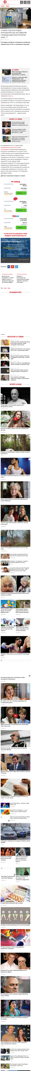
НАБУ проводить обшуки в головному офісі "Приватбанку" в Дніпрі (19, 73)
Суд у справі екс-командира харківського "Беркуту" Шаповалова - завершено (20, 378)
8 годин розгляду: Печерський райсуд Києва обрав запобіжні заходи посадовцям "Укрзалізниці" (20, 343)
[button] (2, 250)
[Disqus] (15, 315)
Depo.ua (10, 96)
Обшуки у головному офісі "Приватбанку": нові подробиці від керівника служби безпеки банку (19, 79)
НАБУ (5, 288)
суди (8, 288)
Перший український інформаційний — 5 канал (5, 2)
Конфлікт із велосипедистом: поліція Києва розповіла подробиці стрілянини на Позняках (23, 279)
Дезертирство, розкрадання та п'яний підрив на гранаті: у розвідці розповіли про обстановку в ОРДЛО (8, 279)
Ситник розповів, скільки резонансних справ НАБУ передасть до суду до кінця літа (20, 124)
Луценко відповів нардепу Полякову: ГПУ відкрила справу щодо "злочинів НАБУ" (20, 357)
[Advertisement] (15, 204)
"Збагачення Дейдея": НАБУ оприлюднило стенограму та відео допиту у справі (19, 131)
